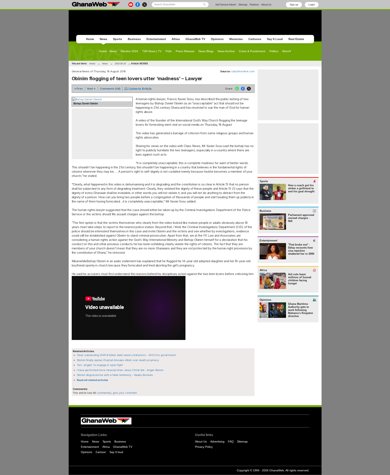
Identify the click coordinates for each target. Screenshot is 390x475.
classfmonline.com (243, 71)
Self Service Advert (225, 4)
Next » (91, 88)
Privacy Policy (204, 446)
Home (90, 39)
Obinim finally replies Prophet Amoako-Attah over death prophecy (118, 360)
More (285, 51)
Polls (169, 51)
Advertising (217, 441)
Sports (117, 39)
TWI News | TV (151, 51)
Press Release (185, 51)
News (103, 39)
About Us (266, 4)
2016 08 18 (120, 63)
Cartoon (101, 452)
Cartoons (254, 39)
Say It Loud (275, 39)
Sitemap (242, 4)
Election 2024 (129, 51)
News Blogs (205, 51)
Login (312, 4)
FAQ (231, 441)
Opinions (217, 39)
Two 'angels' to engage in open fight (100, 365)
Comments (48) (110, 88)
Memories (236, 39)
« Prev (78, 88)
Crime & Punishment (252, 51)
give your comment (125, 392)
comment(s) (103, 392)
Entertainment (156, 39)
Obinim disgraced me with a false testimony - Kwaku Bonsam (115, 375)
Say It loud (116, 452)
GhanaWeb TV (195, 39)
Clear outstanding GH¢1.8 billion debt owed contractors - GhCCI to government (126, 355)
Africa (176, 39)
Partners (254, 4)
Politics (273, 51)
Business (134, 39)
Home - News (108, 51)
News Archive (226, 51)
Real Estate (296, 39)
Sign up (294, 4)
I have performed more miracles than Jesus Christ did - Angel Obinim (120, 370)
